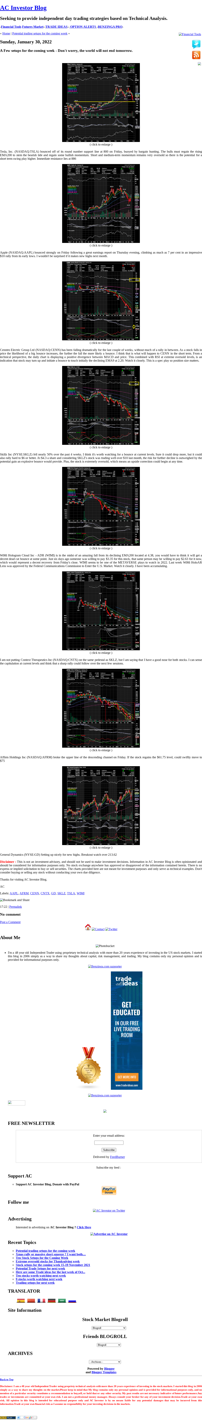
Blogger (109, 1368)
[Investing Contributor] (105, 1095)
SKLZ (61, 893)
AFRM (24, 893)
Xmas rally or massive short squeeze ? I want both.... (51, 1254)
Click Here (84, 1227)
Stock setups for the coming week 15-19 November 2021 (53, 1265)
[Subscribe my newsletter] (196, 55)
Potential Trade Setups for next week (40, 1268)
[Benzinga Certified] (105, 966)
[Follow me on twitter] (196, 44)
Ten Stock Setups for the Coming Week (42, 1258)
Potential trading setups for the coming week (39, 33)
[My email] (199, 64)
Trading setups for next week (35, 1282)
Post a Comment (10, 922)
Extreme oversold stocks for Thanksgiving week (48, 1261)
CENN (34, 893)
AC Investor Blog (23, 7)
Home (6, 33)
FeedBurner (117, 1157)
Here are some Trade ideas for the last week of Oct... (50, 1272)
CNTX (45, 893)
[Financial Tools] (190, 34)
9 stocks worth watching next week (39, 1279)
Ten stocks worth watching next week (41, 1275)
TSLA (71, 893)
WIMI (80, 893)
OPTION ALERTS (83, 26)
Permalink (15, 906)
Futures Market (32, 26)
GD (53, 893)
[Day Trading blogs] (88, 1088)
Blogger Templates (104, 1372)
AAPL (14, 893)
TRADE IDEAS (56, 26)
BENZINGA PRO (110, 26)
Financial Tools (11, 26)
